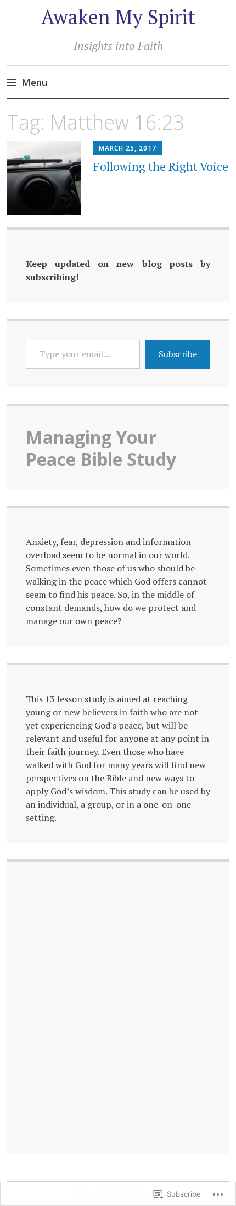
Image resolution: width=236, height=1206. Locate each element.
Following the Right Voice (160, 166)
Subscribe (178, 354)
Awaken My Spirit (118, 17)
